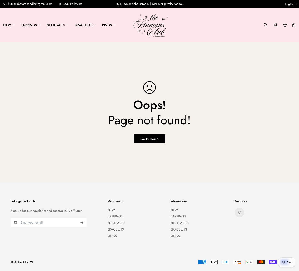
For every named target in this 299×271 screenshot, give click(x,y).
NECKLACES (56, 25)
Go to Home (149, 139)
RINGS (107, 25)
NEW (7, 25)
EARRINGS (29, 25)
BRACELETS (83, 25)
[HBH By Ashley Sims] (149, 25)
